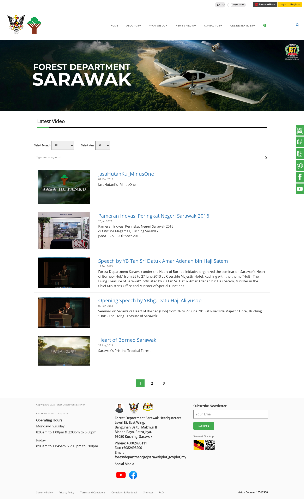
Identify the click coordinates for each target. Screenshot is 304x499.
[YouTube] (121, 475)
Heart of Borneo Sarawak (127, 339)
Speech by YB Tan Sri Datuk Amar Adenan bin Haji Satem (163, 260)
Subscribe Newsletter (210, 406)
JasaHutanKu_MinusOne (126, 173)
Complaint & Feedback (124, 492)
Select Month (42, 145)
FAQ (161, 492)
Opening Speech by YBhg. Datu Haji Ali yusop (150, 300)
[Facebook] (133, 475)
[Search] (266, 158)
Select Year (87, 145)
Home (114, 25)
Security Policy (44, 492)
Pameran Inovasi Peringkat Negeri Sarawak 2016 (153, 215)
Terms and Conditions (92, 492)
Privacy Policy (66, 492)
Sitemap (148, 492)
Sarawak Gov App (203, 436)
